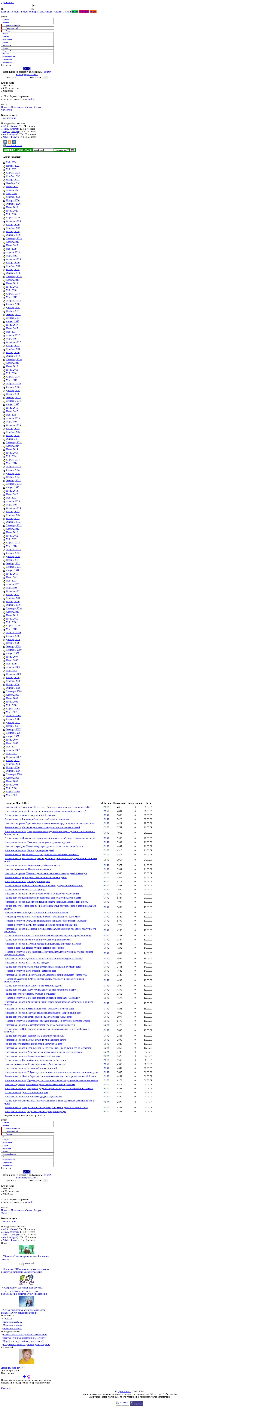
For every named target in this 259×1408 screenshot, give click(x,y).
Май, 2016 (11, 373)
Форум (24, 11)
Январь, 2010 (12, 636)
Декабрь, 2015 (13, 390)
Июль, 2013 (12, 490)
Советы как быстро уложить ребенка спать (25, 1334)
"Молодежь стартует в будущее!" (39, 993)
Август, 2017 (12, 321)
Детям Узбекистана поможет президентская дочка (51, 924)
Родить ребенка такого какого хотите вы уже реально (54, 1052)
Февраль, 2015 (13, 425)
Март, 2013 (11, 504)
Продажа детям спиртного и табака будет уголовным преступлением (62, 1080)
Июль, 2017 (12, 325)
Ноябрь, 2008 (12, 684)
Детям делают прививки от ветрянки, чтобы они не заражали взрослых (58, 838)
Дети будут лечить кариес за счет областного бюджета (49, 989)
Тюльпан (7, 1318)
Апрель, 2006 (13, 791)
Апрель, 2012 (13, 542)
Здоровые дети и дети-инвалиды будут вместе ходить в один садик (60, 823)
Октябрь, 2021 (13, 183)
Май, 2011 (11, 580)
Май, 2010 (11, 622)
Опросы (6, 54)
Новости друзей (13, 916)
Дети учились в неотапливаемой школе (48, 912)
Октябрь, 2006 (13, 771)
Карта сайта (7, 59)
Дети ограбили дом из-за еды (41, 970)
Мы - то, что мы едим (38, 962)
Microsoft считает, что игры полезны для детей (51, 1025)
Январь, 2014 (12, 470)
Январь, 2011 (12, 594)
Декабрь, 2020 (13, 197)
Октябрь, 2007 (13, 729)
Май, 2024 (11, 162)
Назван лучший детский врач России (45, 947)
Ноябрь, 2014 (12, 435)
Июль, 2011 (12, 573)
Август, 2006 (12, 777)
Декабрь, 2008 (13, 681)
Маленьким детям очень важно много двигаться (50, 1084)
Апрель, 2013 (13, 501)
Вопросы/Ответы (9, 51)
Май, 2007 (11, 746)
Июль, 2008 (12, 698)
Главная (5, 11)
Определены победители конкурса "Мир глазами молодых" (56, 920)
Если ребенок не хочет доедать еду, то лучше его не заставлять (59, 1048)
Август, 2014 (12, 446)
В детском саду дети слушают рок (44, 1096)
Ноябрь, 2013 (12, 477)
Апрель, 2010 (13, 625)
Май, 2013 (11, 497)
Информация (7, 62)
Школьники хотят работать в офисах (46, 1064)
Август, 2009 (12, 653)
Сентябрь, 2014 (14, 442)
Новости (14, 11)
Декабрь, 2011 (13, 556)
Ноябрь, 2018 (12, 269)
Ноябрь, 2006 (12, 767)
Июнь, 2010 (12, 618)
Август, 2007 (12, 736)
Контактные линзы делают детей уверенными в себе (54, 1012)
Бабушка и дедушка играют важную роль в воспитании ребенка (60, 1088)
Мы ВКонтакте (14, 145)
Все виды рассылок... (27, 74)
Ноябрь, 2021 (12, 179)
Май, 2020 (11, 214)
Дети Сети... (124, 1391)
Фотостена (7, 45)
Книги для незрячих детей (40, 850)
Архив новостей (12, 28)
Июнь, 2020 (12, 210)
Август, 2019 (12, 242)
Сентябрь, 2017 (14, 318)
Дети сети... (7, 2)
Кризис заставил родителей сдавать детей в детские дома (51, 897)
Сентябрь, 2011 (13, 567)
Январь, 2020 (12, 224)
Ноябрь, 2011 (12, 560)
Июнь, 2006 (12, 784)
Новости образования (16, 869)
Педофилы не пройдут (33, 889)
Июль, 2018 (12, 283)
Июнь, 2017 (12, 328)
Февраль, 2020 (13, 221)
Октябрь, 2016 (13, 356)
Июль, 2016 (12, 366)
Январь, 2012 (12, 553)
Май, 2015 (11, 414)
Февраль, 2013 (13, 508)
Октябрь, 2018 (13, 273)
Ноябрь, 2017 (12, 311)
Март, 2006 (11, 795)
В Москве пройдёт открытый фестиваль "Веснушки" (53, 998)
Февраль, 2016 (13, 383)
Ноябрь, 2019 (12, 231)
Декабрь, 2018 (13, 266)
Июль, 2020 (12, 207)
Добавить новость (13, 25)
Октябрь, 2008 (13, 688)
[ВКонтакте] (5, 142)
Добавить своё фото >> (13, 1368)
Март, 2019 (11, 255)
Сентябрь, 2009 (14, 650)
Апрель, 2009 (13, 667)
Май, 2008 (11, 705)
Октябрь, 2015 (13, 397)
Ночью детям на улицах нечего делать (46, 1039)
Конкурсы (34, 11)
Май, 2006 (11, 788)
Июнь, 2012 (12, 535)
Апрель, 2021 (13, 190)
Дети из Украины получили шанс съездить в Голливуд (55, 958)
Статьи (58, 11)
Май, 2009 (11, 663)
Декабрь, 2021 (13, 176)
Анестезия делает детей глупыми (39, 815)
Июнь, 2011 (12, 577)
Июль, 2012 (12, 532)
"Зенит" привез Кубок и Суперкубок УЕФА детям (53, 893)
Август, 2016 (12, 363)
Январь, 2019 (12, 262)
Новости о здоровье (15, 823)
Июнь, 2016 (12, 369)
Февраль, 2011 (13, 591)
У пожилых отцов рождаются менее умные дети (47, 1016)
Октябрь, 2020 (13, 203)
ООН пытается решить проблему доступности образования (52, 885)
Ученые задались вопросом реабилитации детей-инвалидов (56, 873)
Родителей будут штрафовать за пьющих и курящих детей (51, 966)
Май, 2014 (11, 456)
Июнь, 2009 (12, 660)
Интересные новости (15, 811)
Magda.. (6, 131)
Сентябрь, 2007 (14, 733)
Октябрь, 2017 (13, 314)
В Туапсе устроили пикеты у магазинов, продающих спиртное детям (62, 1072)
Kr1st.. (6, 126)
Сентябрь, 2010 (14, 608)
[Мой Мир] (14, 142)
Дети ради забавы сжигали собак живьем (43, 1035)
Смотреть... (7, 1388)
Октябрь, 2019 (13, 235)
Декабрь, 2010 (13, 598)
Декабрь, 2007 (13, 722)
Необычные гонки (12, 1328)
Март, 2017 (11, 338)
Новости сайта (12, 807)
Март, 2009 (11, 670)
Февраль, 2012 (13, 549)
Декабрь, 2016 (13, 349)
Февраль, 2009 (13, 674)
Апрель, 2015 (13, 418)
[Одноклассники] (9, 142)
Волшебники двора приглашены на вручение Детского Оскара (58, 1021)
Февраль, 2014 (13, 466)
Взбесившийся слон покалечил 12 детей (42, 1044)
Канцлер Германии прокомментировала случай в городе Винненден (57, 935)
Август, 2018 (12, 280)
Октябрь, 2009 (13, 646)
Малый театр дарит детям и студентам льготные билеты (54, 846)
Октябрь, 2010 (13, 605)
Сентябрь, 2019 (14, 238)
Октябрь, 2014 (13, 439)
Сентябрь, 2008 (14, 691)
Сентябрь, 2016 (14, 359)
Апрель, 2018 (13, 293)
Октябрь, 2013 (13, 480)
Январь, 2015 (12, 428)
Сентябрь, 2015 (14, 401)
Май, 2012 (11, 539)
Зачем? (47, 72)
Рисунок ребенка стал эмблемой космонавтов (45, 819)
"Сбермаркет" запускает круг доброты (23, 1287)
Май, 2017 (11, 331)
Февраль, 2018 (13, 300)
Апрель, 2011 (12, 584)
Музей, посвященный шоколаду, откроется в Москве (54, 943)
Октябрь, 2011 (13, 563)
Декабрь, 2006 (13, 764)
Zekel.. (6, 137)
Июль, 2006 (12, 781)
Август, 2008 (12, 694)
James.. (6, 128)
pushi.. (31, 99)
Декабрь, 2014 (13, 432)
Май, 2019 (11, 248)
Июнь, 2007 (12, 743)
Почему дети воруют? (38, 881)
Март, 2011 (11, 587)
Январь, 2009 (12, 677)
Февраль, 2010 (13, 632)
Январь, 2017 (12, 345)
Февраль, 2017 (13, 342)
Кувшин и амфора (12, 1322)
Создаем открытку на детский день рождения (26, 1344)
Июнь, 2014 (12, 452)
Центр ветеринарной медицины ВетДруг (24, 1338)
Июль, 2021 (12, 186)
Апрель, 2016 (13, 376)
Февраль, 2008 (13, 715)
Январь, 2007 (12, 760)
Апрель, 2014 (13, 459)
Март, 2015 (11, 421)
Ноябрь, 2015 (12, 394)
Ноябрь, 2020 (12, 200)
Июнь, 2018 (12, 286)
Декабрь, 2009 (13, 639)
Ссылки (67, 11)
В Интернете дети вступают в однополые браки (46, 939)
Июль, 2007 (12, 739)
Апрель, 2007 (13, 750)
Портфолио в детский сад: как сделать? (23, 1341)
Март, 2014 (11, 463)
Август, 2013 (12, 487)
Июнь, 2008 (12, 701)
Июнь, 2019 (12, 245)
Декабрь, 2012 (13, 515)
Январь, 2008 (12, 719)
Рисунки (84, 11)
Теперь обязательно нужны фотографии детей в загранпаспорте (55, 1107)
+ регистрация (8, 118)
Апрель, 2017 (13, 335)
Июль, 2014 (12, 449)
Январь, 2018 (12, 304)
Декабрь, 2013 (13, 473)
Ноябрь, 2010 (12, 601)
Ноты (75, 11)
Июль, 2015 (12, 407)
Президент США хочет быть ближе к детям (44, 877)
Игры (93, 11)
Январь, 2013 (12, 511)
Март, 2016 (11, 380)
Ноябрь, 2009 (12, 643)
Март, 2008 (11, 712)
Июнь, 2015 (12, 411)
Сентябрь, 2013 (14, 484)
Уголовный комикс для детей (42, 1068)
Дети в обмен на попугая (35, 1092)
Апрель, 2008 (13, 708)
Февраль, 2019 (13, 259)
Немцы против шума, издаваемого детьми (49, 842)
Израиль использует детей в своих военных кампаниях (50, 854)
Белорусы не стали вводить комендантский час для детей (56, 811)
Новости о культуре (15, 846)
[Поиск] (2, 9)
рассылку (27, 150)
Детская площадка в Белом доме (43, 1056)
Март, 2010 (11, 629)
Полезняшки (46, 11)
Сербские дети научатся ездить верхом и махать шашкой (51, 827)
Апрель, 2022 (13, 172)
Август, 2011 (12, 570)
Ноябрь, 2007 (12, 726)
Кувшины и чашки (12, 1325)
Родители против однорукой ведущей (46, 1111)
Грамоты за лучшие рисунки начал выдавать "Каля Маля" (51, 916)
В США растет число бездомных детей (42, 985)
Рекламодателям (9, 56)
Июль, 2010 (12, 615)
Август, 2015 (12, 404)
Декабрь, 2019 (13, 228)
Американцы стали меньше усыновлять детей (50, 1008)
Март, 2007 (11, 753)
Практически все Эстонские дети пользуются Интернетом (57, 975)
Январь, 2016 (12, 387)
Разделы (9, 31)
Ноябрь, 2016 (12, 352)
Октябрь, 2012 (13, 522)
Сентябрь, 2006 (14, 774)
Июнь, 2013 (12, 494)
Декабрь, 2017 (13, 307)
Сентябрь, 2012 (14, 525)
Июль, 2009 (12, 656)
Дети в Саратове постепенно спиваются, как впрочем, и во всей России (59, 1076)
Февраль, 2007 (13, 757)
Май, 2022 (11, 169)
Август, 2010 (12, 611)
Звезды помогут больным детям (43, 865)
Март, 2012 (11, 546)
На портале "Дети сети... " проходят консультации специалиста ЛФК (56, 807)
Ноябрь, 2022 (12, 165)
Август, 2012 (12, 529)
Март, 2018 (11, 297)
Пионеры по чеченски (39, 869)
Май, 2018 (11, 290)
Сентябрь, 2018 (14, 276)
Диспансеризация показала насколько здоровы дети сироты (57, 901)
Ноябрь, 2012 (12, 518)
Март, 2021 (11, 193)
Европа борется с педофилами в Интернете (44, 1060)
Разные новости (13, 815)
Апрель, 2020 (13, 217)
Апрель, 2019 (13, 252)
